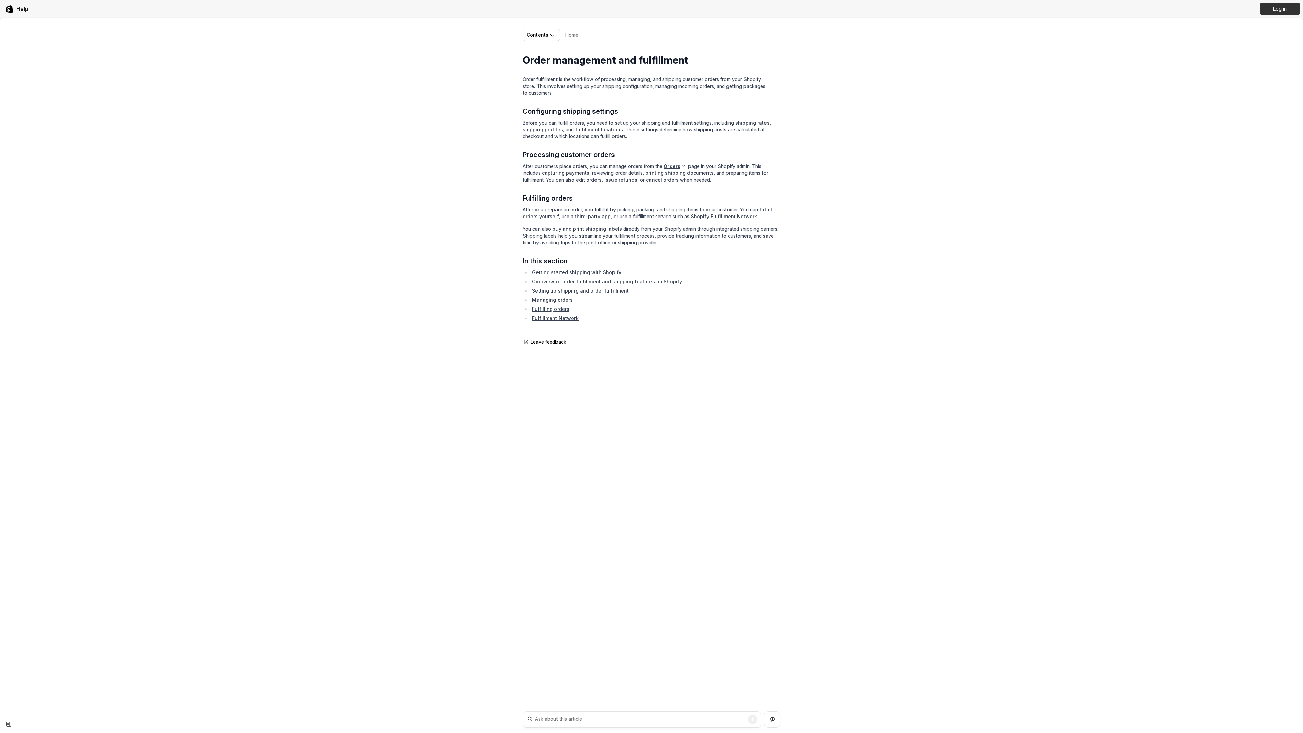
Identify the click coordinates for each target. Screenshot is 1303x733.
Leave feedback (548, 342)
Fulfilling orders (550, 309)
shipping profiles (543, 129)
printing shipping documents (679, 173)
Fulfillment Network (555, 318)
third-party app (593, 216)
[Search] (752, 719)
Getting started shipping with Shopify (576, 272)
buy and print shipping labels (587, 229)
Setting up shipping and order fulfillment (580, 291)
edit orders (589, 180)
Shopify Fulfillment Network (724, 216)
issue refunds (620, 180)
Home (571, 35)
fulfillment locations (599, 129)
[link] (17, 9)
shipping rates (752, 123)
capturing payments (565, 173)
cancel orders (662, 180)
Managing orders (552, 300)
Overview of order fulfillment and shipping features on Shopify (607, 281)
